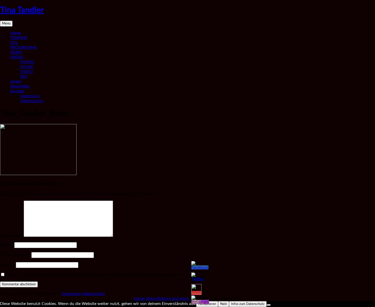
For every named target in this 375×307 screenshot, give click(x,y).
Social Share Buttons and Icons (161, 299)
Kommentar (12, 236)
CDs (14, 43)
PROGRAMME (23, 47)
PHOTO (27, 62)
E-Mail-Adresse (15, 255)
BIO (23, 77)
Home (15, 33)
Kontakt (17, 91)
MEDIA (16, 57)
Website (7, 265)
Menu (6, 23)
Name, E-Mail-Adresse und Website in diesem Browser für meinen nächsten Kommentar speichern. (94, 275)
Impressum (30, 96)
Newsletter (20, 86)
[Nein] (269, 305)
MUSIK (26, 67)
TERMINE (19, 38)
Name (6, 245)
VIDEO (26, 72)
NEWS (16, 52)
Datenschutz (31, 101)
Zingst (15, 81)
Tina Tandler (22, 10)
